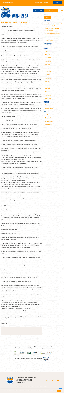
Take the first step (51, 10)
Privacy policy (20, 386)
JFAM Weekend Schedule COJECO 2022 (14, 22)
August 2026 (48, 51)
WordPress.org (48, 124)
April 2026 (47, 54)
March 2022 (48, 85)
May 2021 (47, 88)
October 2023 (48, 71)
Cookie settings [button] (52, 391)
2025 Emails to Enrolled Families (52, 37)
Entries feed (48, 117)
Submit (57, 2)
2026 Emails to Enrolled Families (52, 33)
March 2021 (48, 95)
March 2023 (48, 78)
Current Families (49, 108)
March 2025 (48, 61)
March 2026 (48, 57)
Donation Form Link (49, 40)
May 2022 (47, 81)
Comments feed (49, 121)
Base (46, 104)
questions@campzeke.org (24, 380)
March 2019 (48, 98)
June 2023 (47, 74)
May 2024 (47, 64)
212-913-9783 (20, 382)
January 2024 (48, 68)
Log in (46, 114)
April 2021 (47, 91)
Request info (38, 10)
